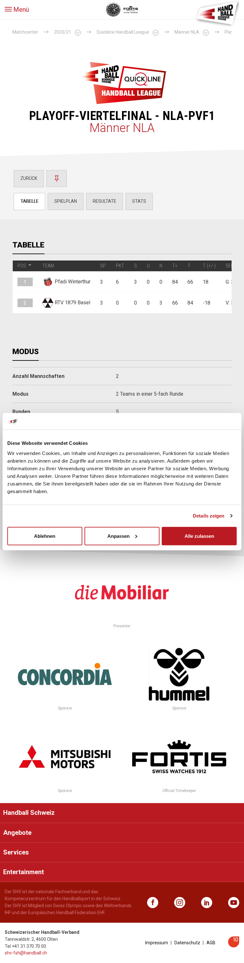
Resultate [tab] (104, 201)
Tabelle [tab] (29, 201)
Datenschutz (187, 942)
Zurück (28, 178)
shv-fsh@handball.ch (26, 952)
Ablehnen (44, 535)
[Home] (217, 12)
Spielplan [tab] (65, 201)
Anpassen (118, 535)
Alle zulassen (199, 535)
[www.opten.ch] (233, 946)
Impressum (156, 942)
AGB (211, 942)
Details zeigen (208, 515)
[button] (17, 9)
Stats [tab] (139, 201)
